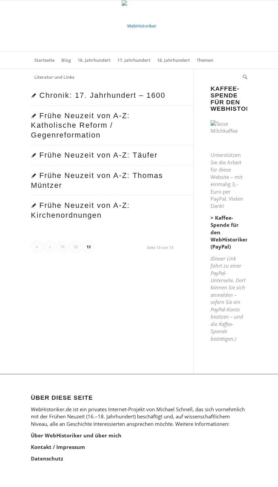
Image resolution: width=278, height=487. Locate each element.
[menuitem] (44, 60)
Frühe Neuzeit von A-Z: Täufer (98, 155)
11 (63, 246)
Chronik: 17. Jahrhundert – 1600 (102, 95)
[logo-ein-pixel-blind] (139, 25)
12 (76, 246)
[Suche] (243, 77)
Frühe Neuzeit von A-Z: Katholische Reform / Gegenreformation (80, 125)
